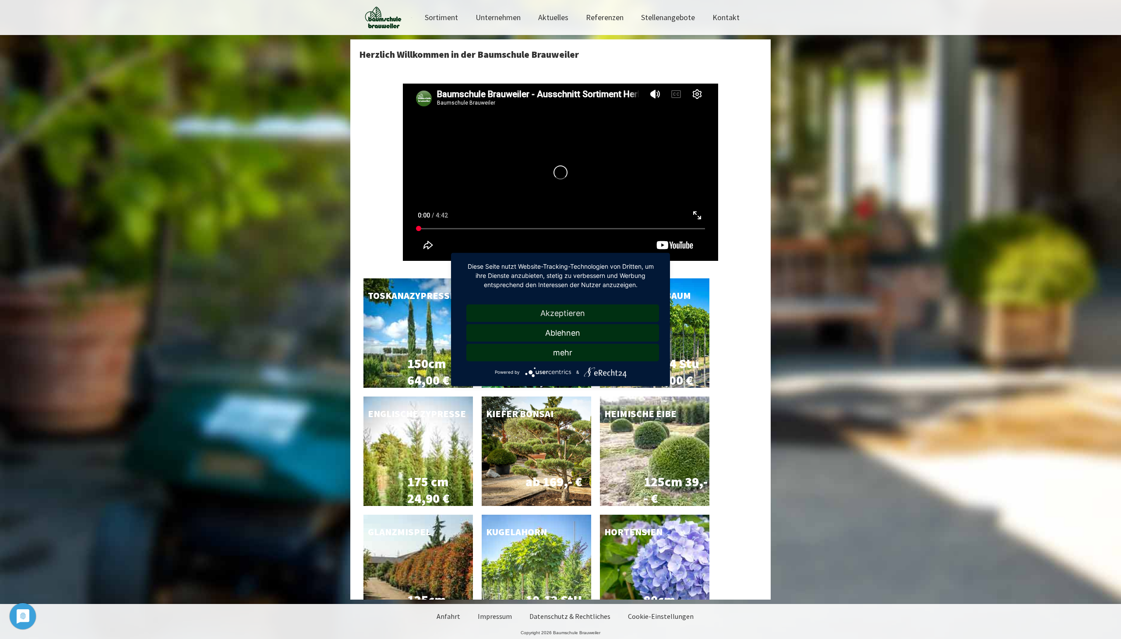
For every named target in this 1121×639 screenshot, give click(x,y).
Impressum (495, 616)
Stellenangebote (668, 17)
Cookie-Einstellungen (661, 616)
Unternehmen (498, 17)
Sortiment (441, 17)
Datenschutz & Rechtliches (569, 616)
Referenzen (605, 17)
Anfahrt (448, 616)
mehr (562, 352)
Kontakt (726, 17)
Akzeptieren (562, 313)
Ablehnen (562, 332)
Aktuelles (553, 17)
